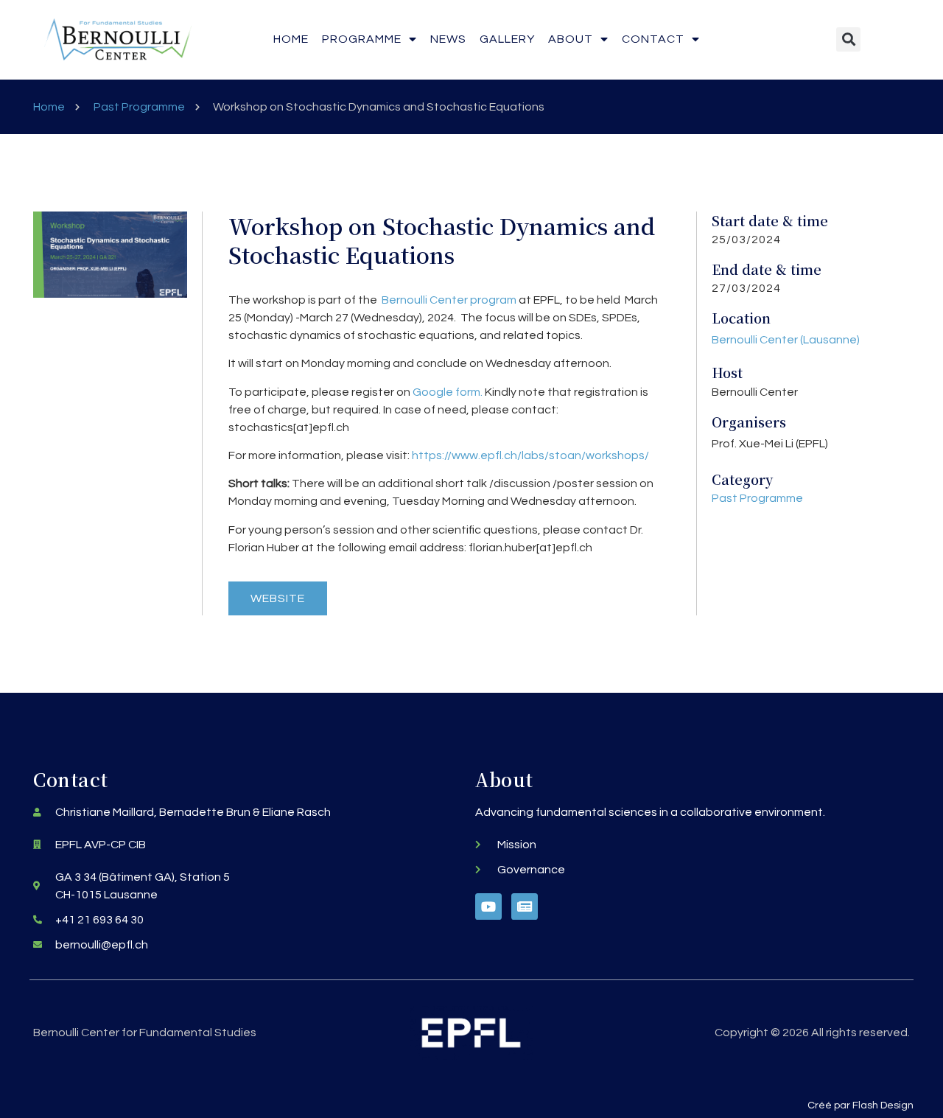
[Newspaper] (524, 906)
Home (291, 39)
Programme (362, 39)
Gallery (507, 39)
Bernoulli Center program (449, 300)
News (448, 39)
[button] (848, 39)
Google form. (448, 392)
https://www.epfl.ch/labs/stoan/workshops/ (530, 455)
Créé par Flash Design (860, 1105)
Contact (653, 39)
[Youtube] (488, 906)
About (570, 39)
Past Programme (139, 107)
